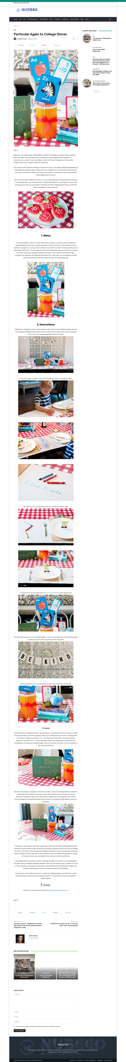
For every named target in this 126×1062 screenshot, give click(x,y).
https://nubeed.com (33, 938)
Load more (97, 91)
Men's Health (96, 69)
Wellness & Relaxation (99, 81)
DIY (19, 26)
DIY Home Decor (45, 973)
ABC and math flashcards (51, 593)
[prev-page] (15, 982)
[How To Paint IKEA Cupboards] (45, 966)
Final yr (41, 738)
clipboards (32, 506)
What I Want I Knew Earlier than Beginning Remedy (101, 84)
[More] (63, 45)
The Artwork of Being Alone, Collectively (24, 976)
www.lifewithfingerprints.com (59, 890)
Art (24, 973)
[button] (110, 19)
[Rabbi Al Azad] (15, 39)
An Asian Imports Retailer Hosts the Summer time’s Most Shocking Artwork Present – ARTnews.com (67, 974)
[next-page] (18, 982)
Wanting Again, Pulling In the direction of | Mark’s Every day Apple (102, 72)
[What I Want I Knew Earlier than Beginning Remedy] (86, 83)
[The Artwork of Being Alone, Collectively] (24, 966)
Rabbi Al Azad (22, 38)
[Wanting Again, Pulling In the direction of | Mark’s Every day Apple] (86, 71)
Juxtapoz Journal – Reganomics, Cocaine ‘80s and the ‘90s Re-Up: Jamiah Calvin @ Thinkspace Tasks (28, 925)
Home (15, 26)
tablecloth (31, 334)
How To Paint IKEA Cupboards (46, 976)
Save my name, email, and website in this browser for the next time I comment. (38, 1026)
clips (49, 506)
